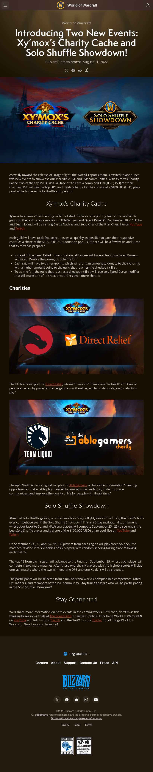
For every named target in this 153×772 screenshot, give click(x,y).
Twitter (97, 620)
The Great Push (60, 616)
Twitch (20, 228)
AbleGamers (78, 485)
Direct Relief (53, 384)
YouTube (136, 224)
